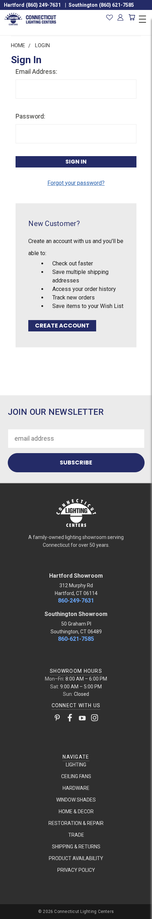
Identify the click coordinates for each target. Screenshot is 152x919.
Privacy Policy (76, 870)
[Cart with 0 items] (132, 17)
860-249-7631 (76, 600)
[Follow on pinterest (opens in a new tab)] (57, 719)
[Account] (121, 17)
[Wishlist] (109, 17)
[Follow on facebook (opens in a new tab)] (69, 719)
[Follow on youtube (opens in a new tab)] (82, 719)
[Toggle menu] (142, 18)
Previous (12, 912)
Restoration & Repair (76, 823)
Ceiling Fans (76, 776)
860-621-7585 (76, 638)
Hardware (76, 788)
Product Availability (76, 858)
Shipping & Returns (76, 846)
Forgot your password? (76, 183)
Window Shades (76, 800)
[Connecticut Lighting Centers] (76, 512)
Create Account (62, 325)
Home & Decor (76, 811)
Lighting (76, 764)
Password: (30, 116)
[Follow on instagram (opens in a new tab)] (94, 719)
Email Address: (36, 71)
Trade (76, 835)
